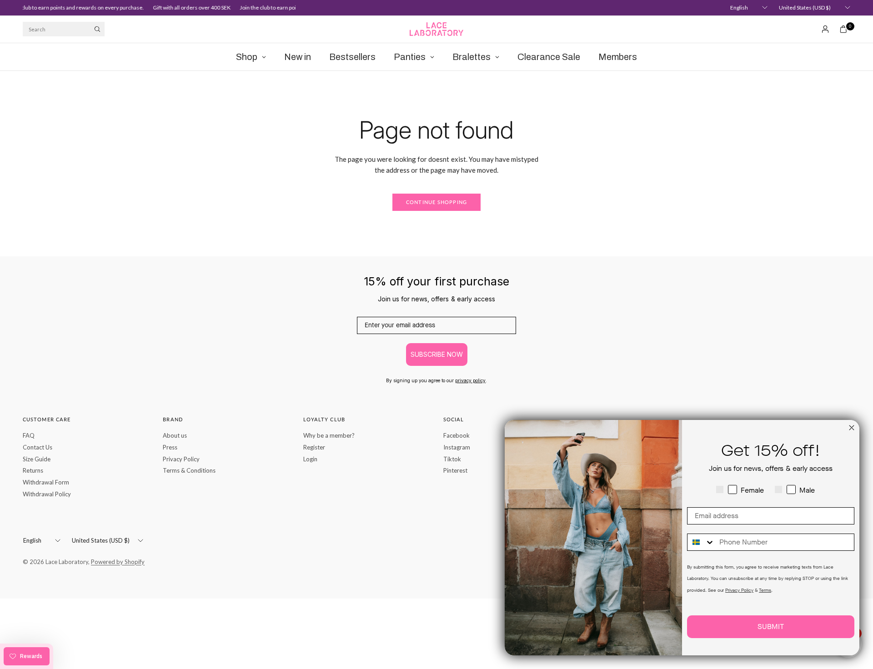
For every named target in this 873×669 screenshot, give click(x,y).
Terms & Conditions (189, 470)
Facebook (456, 435)
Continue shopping (436, 202)
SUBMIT (771, 626)
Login (310, 459)
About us (175, 435)
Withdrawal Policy (47, 494)
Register (314, 447)
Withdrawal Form (46, 482)
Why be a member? (329, 435)
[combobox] (701, 542)
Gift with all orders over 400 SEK (187, 7)
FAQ (29, 435)
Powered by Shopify (118, 561)
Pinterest (455, 470)
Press (170, 447)
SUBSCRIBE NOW (437, 354)
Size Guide (36, 459)
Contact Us (37, 447)
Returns (33, 470)
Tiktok (452, 459)
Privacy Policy (181, 459)
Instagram (456, 447)
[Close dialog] (851, 427)
